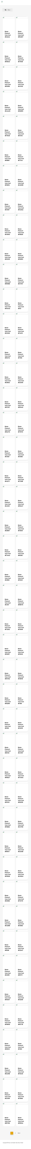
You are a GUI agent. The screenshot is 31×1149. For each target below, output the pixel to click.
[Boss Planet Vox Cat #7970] (22, 418)
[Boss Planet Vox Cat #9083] (22, 245)
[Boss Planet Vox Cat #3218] (22, 714)
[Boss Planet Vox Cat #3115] (22, 121)
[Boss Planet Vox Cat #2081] (9, 961)
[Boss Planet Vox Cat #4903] (9, 220)
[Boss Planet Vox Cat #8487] (22, 23)
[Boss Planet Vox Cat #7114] (22, 146)
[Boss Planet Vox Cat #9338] (9, 245)
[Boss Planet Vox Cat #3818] (22, 664)
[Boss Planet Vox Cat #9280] (9, 689)
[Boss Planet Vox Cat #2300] (9, 319)
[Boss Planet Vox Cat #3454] (22, 195)
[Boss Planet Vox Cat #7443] (9, 541)
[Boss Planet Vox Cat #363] (22, 1035)
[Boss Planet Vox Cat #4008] (22, 171)
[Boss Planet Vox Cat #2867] (9, 516)
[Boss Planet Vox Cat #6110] (9, 738)
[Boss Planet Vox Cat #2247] (22, 936)
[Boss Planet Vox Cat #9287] (9, 640)
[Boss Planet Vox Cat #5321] (22, 566)
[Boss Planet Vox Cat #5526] (9, 862)
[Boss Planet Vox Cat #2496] (9, 1059)
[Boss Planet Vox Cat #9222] (22, 640)
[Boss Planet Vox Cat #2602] (9, 368)
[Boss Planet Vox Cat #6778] (22, 1010)
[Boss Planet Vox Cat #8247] (22, 492)
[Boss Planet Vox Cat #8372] (9, 343)
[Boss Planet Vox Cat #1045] (22, 1059)
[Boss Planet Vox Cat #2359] (9, 1084)
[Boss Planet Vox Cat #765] (22, 343)
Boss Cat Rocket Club (12, 1142)
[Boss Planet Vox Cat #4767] (22, 738)
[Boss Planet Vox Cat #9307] (9, 985)
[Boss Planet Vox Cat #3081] (22, 442)
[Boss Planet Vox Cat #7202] (9, 615)
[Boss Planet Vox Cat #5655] (9, 1010)
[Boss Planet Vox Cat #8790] (9, 1109)
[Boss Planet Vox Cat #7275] (22, 887)
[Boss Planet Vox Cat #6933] (9, 1035)
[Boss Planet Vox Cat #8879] (22, 590)
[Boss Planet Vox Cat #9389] (9, 72)
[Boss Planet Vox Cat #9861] (9, 146)
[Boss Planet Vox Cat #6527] (9, 763)
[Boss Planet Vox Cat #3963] (22, 911)
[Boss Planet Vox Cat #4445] (9, 97)
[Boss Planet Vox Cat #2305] (22, 368)
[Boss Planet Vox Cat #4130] (22, 72)
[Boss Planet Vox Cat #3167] (9, 442)
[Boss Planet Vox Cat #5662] (9, 812)
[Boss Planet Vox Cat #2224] (9, 23)
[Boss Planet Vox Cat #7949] (9, 121)
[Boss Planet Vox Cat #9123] (9, 788)
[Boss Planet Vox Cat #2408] (22, 837)
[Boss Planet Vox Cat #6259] (22, 788)
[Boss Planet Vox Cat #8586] (9, 269)
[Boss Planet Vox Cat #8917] (9, 837)
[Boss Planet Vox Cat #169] (22, 689)
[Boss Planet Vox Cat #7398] (22, 467)
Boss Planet (20, 1142)
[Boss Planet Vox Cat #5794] (9, 664)
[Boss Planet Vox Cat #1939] (22, 516)
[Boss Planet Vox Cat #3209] (22, 985)
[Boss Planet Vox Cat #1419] (22, 319)
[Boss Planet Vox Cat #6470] (9, 418)
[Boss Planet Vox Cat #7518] (22, 47)
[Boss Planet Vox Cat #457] (9, 590)
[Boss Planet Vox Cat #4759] (22, 812)
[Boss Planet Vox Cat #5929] (22, 220)
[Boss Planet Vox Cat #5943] (9, 47)
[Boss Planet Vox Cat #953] (9, 714)
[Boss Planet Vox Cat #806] (9, 936)
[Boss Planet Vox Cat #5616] (9, 171)
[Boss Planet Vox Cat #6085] (22, 97)
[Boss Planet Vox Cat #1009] (22, 615)
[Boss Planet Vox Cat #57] (22, 294)
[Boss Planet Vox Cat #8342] (22, 393)
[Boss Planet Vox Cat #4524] (22, 862)
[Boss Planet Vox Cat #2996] (9, 887)
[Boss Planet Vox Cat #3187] (9, 195)
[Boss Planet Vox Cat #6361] (22, 541)
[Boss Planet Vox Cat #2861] (9, 566)
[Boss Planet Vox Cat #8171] (22, 961)
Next (19, 1133)
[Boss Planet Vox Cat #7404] (22, 763)
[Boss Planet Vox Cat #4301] (9, 492)
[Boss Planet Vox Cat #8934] (22, 1109)
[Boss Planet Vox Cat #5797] (9, 393)
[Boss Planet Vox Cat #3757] (22, 269)
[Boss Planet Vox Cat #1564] (22, 1084)
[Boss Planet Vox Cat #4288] (9, 911)
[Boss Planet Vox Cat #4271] (9, 467)
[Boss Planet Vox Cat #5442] (9, 294)
